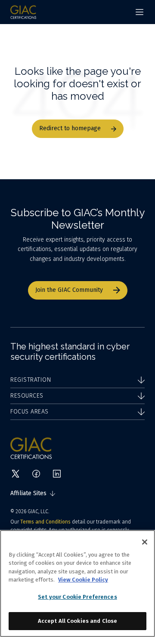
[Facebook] (36, 474)
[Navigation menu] (139, 12)
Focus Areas (29, 411)
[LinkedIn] (57, 474)
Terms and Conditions (45, 522)
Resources (26, 395)
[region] (77, 583)
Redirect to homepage (70, 128)
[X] (15, 474)
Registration (30, 379)
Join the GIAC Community (69, 290)
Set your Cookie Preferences (77, 597)
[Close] (144, 542)
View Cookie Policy (83, 579)
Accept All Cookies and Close (78, 621)
